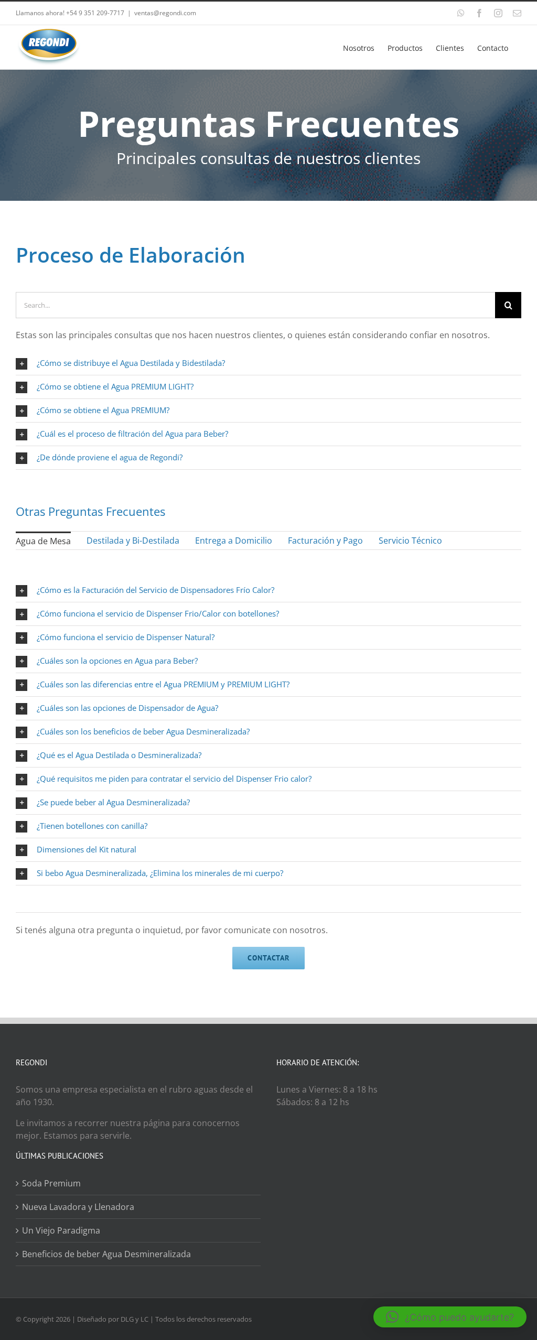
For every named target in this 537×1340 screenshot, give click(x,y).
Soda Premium (51, 1183)
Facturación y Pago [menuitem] (325, 540)
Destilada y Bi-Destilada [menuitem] (133, 540)
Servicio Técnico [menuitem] (410, 540)
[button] (450, 1316)
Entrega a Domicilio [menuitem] (233, 540)
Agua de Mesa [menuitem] (43, 541)
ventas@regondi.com (165, 12)
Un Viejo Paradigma (61, 1230)
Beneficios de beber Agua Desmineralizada (106, 1254)
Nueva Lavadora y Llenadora (78, 1207)
